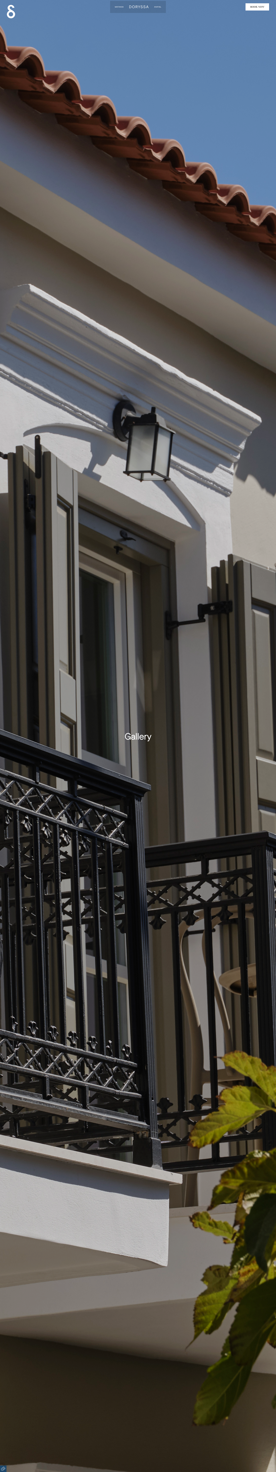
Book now (257, 6)
